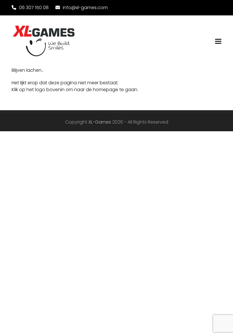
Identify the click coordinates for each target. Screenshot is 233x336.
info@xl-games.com (85, 7)
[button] (218, 41)
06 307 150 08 (34, 7)
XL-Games (99, 122)
